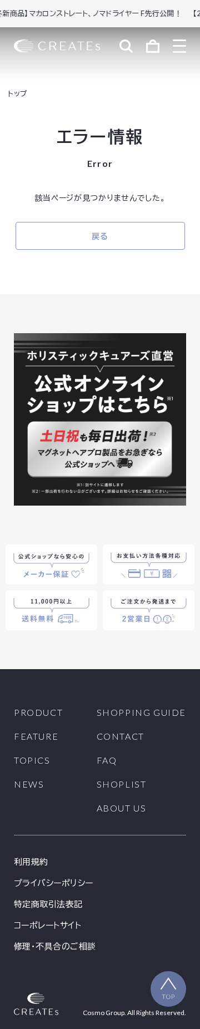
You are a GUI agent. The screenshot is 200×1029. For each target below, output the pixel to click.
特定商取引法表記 (48, 904)
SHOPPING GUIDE (141, 712)
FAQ (107, 760)
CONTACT (120, 736)
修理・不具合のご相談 (55, 946)
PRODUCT (38, 712)
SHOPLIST (122, 784)
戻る (100, 236)
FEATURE (36, 736)
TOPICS (32, 760)
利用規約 (31, 862)
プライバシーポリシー (53, 883)
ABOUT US (122, 808)
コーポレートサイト (47, 925)
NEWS (29, 784)
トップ (17, 93)
